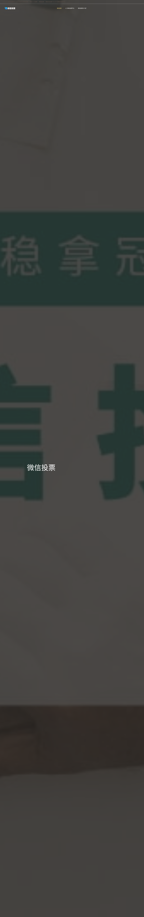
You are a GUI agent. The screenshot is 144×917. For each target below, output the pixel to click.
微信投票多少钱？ (82, 8)
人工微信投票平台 (69, 8)
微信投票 (59, 8)
